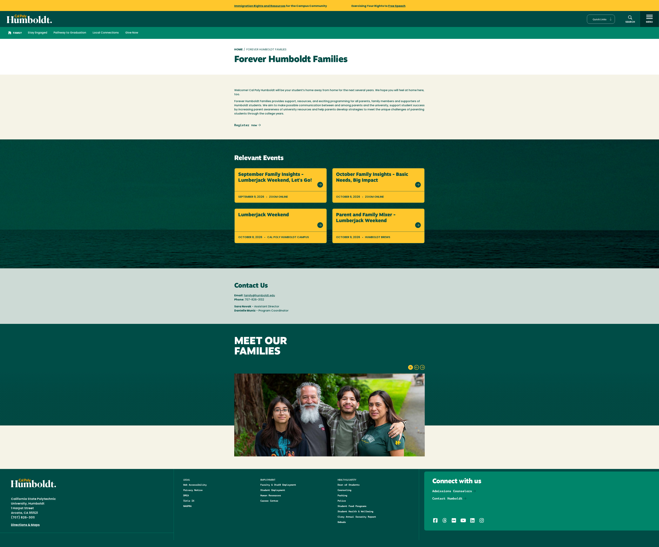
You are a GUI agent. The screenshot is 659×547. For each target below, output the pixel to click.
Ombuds (342, 522)
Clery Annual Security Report (357, 516)
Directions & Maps (25, 525)
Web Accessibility (195, 484)
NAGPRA (187, 506)
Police (342, 500)
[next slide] (422, 367)
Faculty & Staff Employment (278, 484)
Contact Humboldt (447, 498)
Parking (342, 495)
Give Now (131, 32)
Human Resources (270, 495)
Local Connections (106, 32)
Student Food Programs (352, 506)
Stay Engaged (37, 32)
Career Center (269, 500)
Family (17, 33)
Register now (245, 125)
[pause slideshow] (410, 367)
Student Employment (272, 490)
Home (238, 49)
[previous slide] (416, 367)
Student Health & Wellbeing (355, 511)
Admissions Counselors (452, 491)
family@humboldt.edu (259, 295)
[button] (601, 19)
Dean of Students (349, 484)
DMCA (186, 495)
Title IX (188, 500)
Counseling (344, 490)
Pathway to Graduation (70, 32)
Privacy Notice (193, 490)
